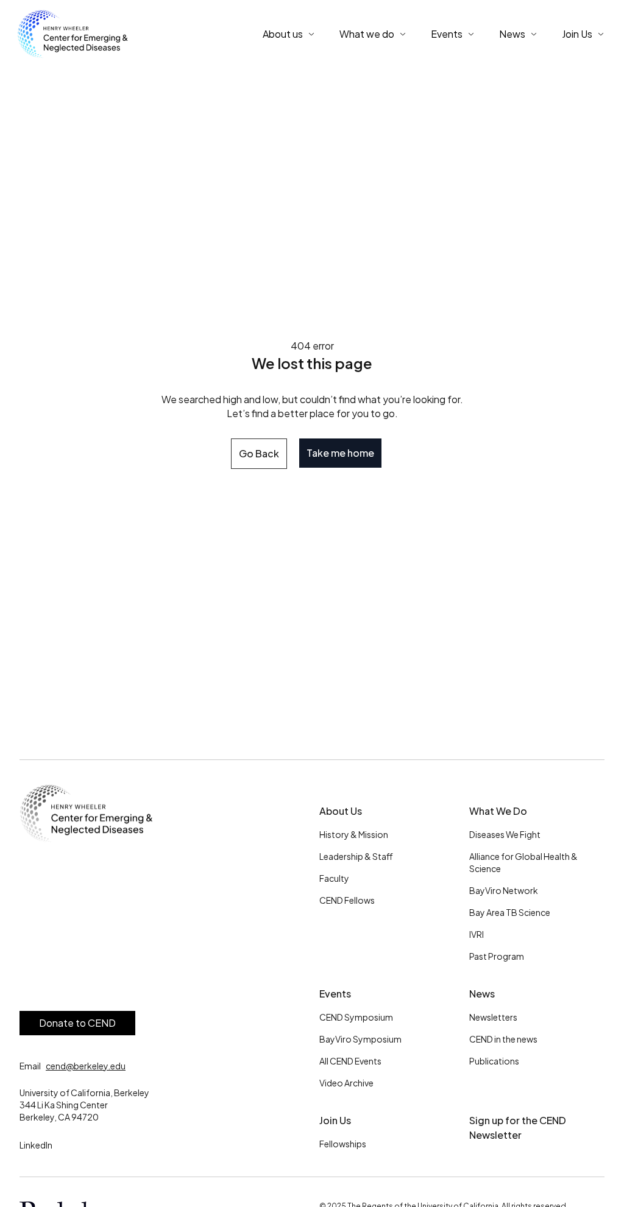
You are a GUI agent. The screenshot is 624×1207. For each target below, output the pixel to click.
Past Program (496, 956)
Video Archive (346, 1082)
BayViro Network (503, 890)
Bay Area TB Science (509, 912)
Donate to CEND (77, 1022)
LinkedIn (36, 1144)
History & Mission (353, 834)
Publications (494, 1060)
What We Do (498, 810)
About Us (340, 810)
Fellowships (342, 1143)
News (482, 993)
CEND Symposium (356, 1017)
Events (335, 993)
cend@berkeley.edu (86, 1065)
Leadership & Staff (356, 856)
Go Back (259, 453)
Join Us (335, 1120)
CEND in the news (503, 1038)
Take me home (340, 452)
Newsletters (493, 1017)
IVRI (476, 934)
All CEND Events (350, 1060)
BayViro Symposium (360, 1038)
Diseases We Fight (505, 834)
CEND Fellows (347, 900)
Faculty (334, 878)
